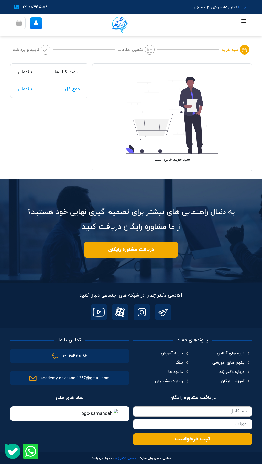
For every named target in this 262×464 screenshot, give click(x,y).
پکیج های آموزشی (228, 362)
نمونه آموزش (172, 353)
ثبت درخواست (192, 439)
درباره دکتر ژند (231, 372)
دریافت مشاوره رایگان (131, 249)
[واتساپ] (30, 451)
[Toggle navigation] (243, 21)
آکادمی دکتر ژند (126, 458)
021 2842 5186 (35, 7)
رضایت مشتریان (169, 381)
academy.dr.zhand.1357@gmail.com (75, 378)
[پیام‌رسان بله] (12, 451)
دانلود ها (175, 372)
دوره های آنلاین (230, 353)
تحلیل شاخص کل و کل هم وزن (215, 7)
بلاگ (179, 362)
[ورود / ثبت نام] (36, 23)
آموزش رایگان (232, 381)
